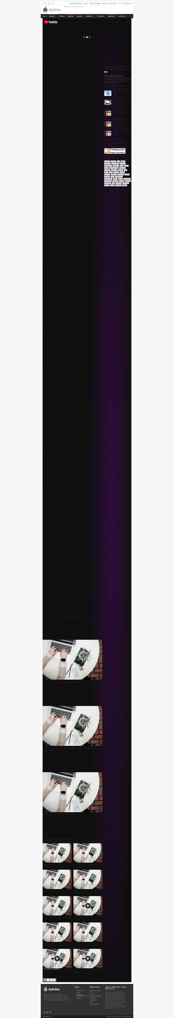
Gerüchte (114, 170)
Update (107, 185)
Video (112, 185)
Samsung (128, 181)
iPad (111, 172)
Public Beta (127, 178)
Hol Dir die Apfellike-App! (96, 991)
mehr (115, 95)
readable (115, 181)
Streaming (118, 183)
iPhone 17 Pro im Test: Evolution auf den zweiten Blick (120, 112)
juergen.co (128, 1016)
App (119, 161)
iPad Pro (116, 172)
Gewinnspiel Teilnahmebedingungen (81, 995)
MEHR (45, 635)
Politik (120, 178)
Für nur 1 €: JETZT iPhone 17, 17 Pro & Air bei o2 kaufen (121, 122)
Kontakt (92, 993)
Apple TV (122, 163)
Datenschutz (93, 1000)
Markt (115, 178)
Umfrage (78, 998)
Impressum (93, 998)
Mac (112, 176)
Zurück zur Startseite (95, 839)
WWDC (124, 185)
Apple (123, 161)
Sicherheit (107, 183)
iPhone (122, 172)
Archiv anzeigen (98, 979)
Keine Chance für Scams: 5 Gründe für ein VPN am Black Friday (121, 102)
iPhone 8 (114, 174)
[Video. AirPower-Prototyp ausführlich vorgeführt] (87, 37)
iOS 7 (106, 172)
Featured (107, 170)
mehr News (129, 87)
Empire (78, 992)
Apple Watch (108, 165)
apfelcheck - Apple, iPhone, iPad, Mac (114, 140)
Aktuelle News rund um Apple (112, 139)
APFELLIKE (46, 1016)
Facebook (122, 168)
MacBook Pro (108, 178)
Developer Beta (114, 168)
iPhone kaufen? (80, 990)
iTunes (127, 174)
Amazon (107, 161)
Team (91, 1002)
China (126, 165)
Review (121, 181)
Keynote (107, 176)
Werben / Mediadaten (95, 995)
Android (113, 161)
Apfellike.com (52, 9)
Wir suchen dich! (94, 1004)
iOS (125, 170)
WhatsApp (118, 185)
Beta (122, 165)
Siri (113, 183)
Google (120, 170)
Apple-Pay (107, 163)
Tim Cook (125, 183)
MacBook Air (119, 176)
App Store (115, 165)
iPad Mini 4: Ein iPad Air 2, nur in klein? (56, 891)
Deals (106, 168)
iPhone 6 (107, 174)
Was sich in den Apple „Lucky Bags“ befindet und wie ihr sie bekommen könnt (86, 945)
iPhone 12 (120, 174)
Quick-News (108, 181)
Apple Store (115, 163)
